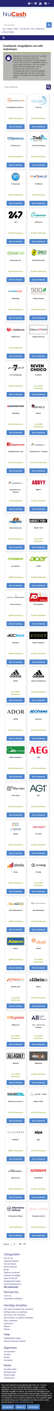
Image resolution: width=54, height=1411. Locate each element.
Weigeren (21, 1407)
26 (20, 1244)
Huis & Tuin (8, 1258)
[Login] (36, 3)
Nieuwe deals (9, 1375)
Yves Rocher (24, 29)
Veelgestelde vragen (12, 1338)
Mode (6, 1270)
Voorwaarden (9, 1351)
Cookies (7, 1354)
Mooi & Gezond (10, 1267)
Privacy (7, 1357)
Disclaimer (8, 1360)
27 (24, 1244)
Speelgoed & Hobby (12, 1281)
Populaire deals (10, 1369)
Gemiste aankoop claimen (15, 1341)
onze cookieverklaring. (23, 1402)
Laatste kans (9, 1378)
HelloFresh (40, 29)
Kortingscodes (10, 1372)
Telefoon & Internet (12, 1272)
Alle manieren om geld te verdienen (18, 1318)
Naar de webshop (15, 127)
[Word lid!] (41, 3)
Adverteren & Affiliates (13, 1298)
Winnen (7, 1329)
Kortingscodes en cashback (15, 1312)
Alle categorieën (11, 1287)
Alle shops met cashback (14, 1315)
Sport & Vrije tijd (10, 1278)
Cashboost (8, 1323)
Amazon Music (8, 32)
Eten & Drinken (10, 1264)
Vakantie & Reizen (11, 1261)
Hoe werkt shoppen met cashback (18, 1309)
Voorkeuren (33, 1407)
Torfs (33, 29)
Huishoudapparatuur (12, 1284)
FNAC (16, 29)
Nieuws (7, 1326)
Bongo (10, 29)
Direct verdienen (10, 1320)
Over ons (7, 1296)
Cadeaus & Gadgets (12, 1275)
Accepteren (8, 1407)
